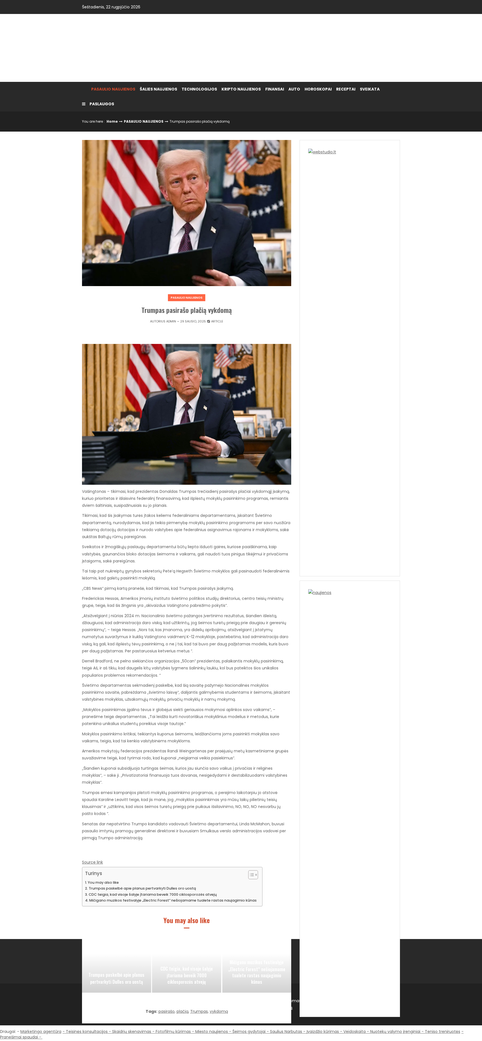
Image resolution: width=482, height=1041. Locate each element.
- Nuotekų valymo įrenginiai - (395, 1031)
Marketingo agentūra (40, 1031)
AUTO (294, 89)
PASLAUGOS (102, 104)
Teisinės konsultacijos (87, 1031)
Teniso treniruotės (442, 1031)
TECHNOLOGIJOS (199, 89)
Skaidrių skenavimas (131, 1031)
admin (171, 321)
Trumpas (199, 1011)
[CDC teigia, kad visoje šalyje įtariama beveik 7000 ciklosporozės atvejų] (186, 965)
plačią (182, 1011)
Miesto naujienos (211, 1031)
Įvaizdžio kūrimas (323, 1031)
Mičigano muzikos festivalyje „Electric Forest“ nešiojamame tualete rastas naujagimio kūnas (173, 900)
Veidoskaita (354, 1031)
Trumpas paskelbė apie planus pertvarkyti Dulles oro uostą (142, 888)
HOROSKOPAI (318, 89)
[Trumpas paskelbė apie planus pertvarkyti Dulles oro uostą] (116, 965)
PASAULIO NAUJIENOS (113, 89)
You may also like (103, 882)
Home (112, 121)
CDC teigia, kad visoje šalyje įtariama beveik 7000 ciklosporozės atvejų (153, 894)
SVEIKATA (370, 89)
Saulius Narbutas (286, 1031)
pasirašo (166, 1011)
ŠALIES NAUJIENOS (158, 89)
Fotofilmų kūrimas (173, 1031)
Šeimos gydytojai (249, 1031)
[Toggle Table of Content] (250, 875)
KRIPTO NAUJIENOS (241, 89)
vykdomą (219, 1011)
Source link (92, 862)
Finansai (274, 89)
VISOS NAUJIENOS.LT (130, 47)
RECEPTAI (345, 89)
